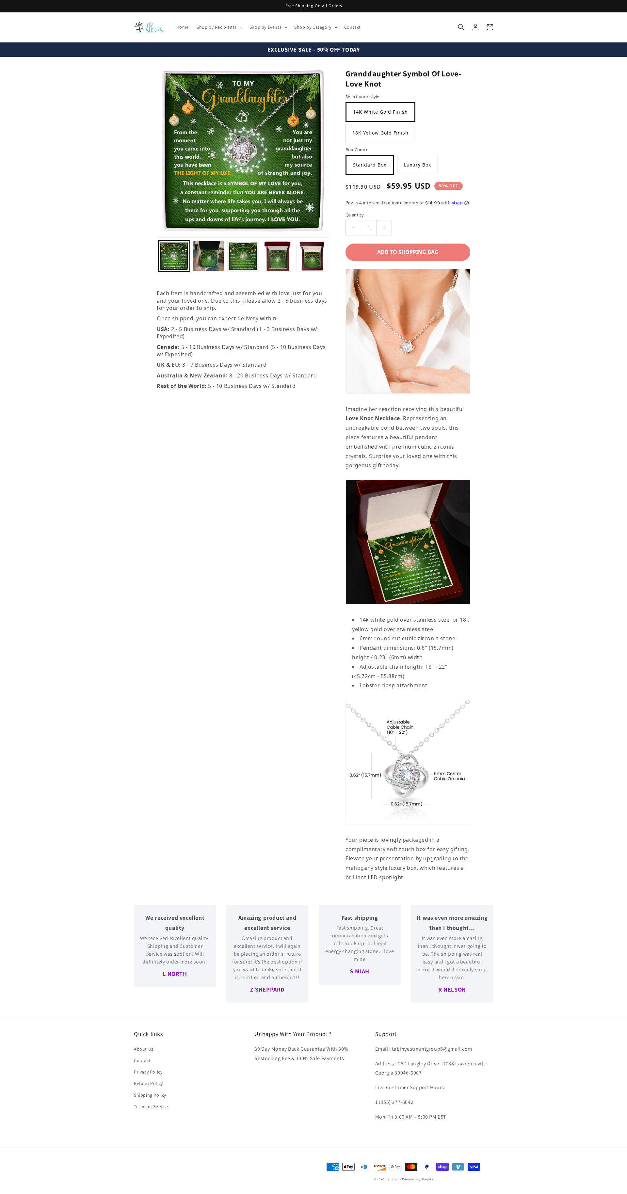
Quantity (355, 215)
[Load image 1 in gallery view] (174, 256)
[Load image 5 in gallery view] (312, 256)
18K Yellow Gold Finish (380, 133)
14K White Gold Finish (380, 112)
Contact (142, 1060)
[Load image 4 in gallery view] (277, 256)
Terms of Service (151, 1106)
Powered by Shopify (417, 1179)
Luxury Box (417, 165)
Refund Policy (148, 1083)
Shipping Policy (150, 1095)
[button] (219, 27)
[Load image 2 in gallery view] (208, 256)
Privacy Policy (148, 1072)
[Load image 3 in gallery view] (243, 256)
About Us (143, 1049)
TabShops (393, 1179)
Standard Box (369, 165)
